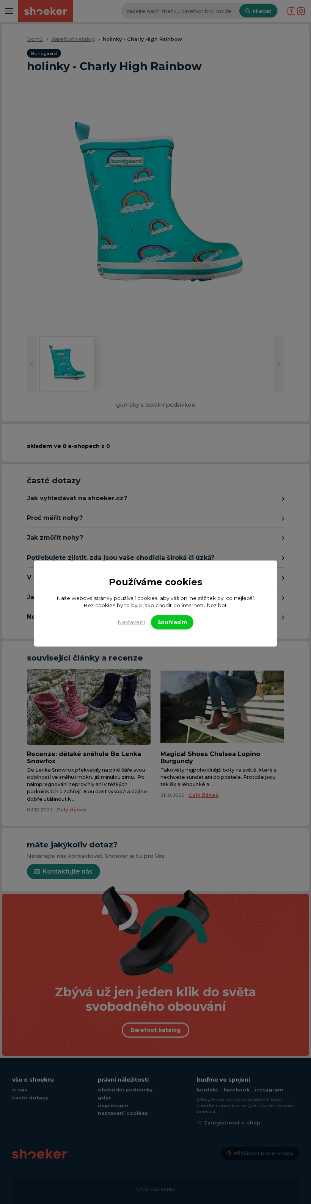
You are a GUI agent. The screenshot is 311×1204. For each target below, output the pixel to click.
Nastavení (131, 622)
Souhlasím (172, 622)
